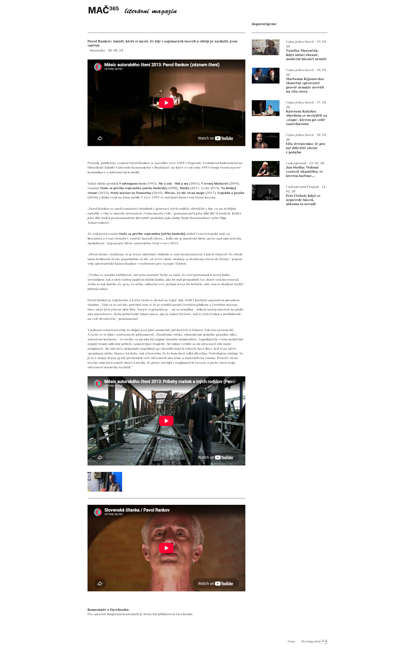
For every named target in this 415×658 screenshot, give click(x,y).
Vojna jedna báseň (300, 41)
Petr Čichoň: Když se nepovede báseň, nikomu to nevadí (303, 200)
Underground (296, 163)
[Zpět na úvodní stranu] (136, 9)
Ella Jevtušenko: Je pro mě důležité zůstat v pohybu (305, 148)
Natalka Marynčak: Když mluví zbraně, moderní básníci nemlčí (306, 55)
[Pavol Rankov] (105, 482)
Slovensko (97, 50)
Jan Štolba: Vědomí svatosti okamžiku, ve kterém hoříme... (304, 172)
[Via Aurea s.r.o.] (324, 641)
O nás (291, 641)
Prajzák (313, 186)
